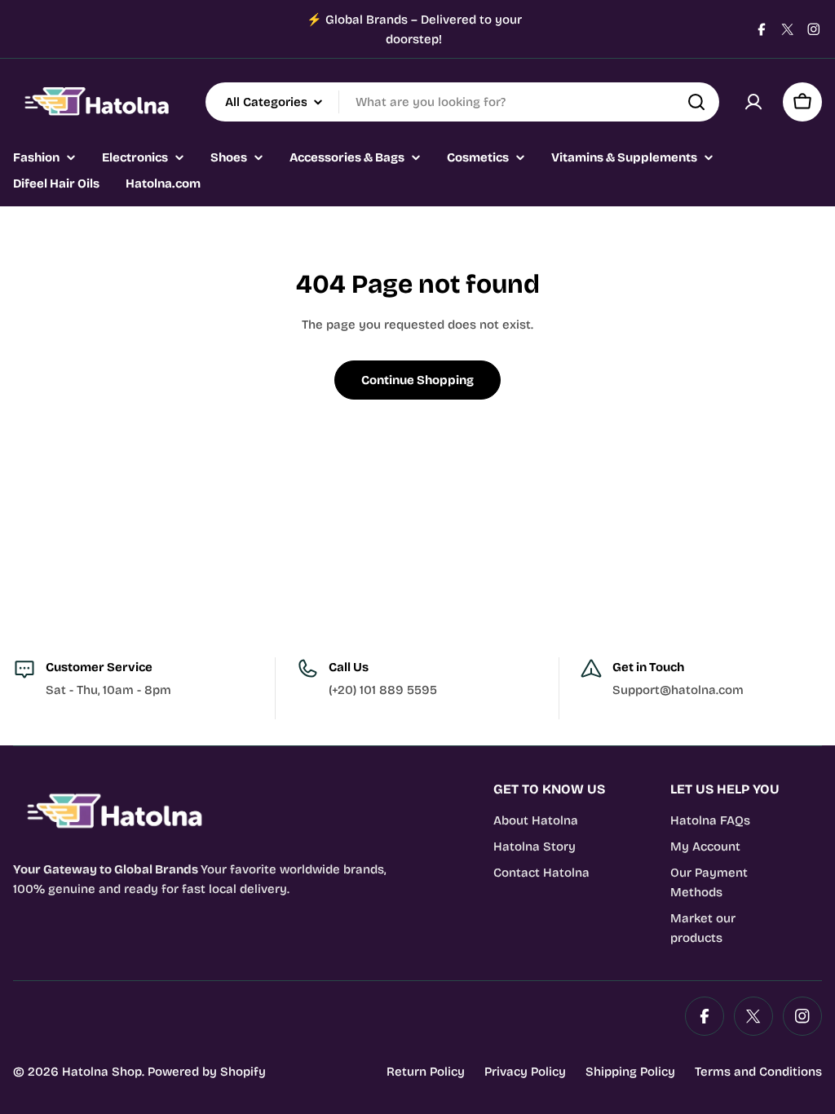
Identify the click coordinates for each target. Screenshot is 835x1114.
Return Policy (426, 1071)
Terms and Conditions (758, 1071)
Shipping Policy (630, 1071)
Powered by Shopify (207, 1071)
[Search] (696, 102)
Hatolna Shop (102, 1071)
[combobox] (462, 102)
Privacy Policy (525, 1071)
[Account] (753, 102)
